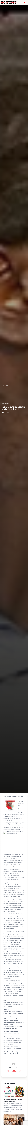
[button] (8, 1071)
